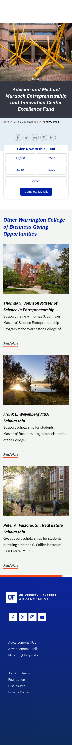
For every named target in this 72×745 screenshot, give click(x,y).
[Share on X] (44, 138)
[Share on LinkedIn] (27, 138)
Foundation (16, 679)
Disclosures (16, 686)
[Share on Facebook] (19, 138)
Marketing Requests (23, 655)
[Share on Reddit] (36, 138)
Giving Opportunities (26, 121)
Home (5, 121)
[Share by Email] (53, 138)
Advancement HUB (22, 642)
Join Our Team (19, 673)
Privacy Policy (18, 692)
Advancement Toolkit (24, 648)
